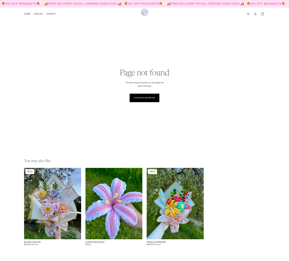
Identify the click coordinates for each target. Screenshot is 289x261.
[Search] (248, 14)
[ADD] (76, 234)
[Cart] (262, 14)
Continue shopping (144, 97)
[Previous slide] (29, 203)
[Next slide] (76, 203)
